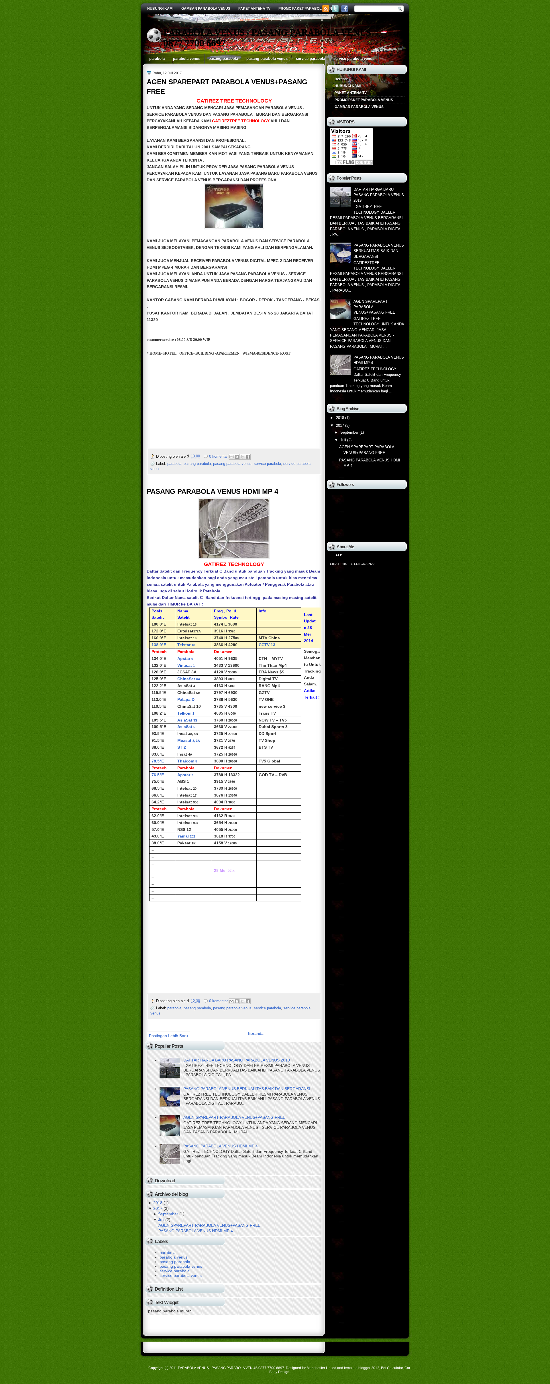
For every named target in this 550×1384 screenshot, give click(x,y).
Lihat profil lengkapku (352, 563)
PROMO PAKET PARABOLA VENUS (307, 9)
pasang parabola (223, 58)
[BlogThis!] (237, 457)
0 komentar (218, 456)
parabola (157, 58)
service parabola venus (353, 58)
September (168, 1214)
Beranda (256, 1033)
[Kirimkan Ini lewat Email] (231, 457)
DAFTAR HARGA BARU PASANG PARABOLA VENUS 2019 (236, 1060)
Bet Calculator (392, 1368)
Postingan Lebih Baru (168, 1035)
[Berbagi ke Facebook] (248, 457)
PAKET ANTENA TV (254, 9)
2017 (157, 1208)
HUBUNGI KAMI (160, 9)
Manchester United (321, 1368)
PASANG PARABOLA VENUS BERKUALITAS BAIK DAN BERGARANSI (246, 1088)
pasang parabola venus (267, 58)
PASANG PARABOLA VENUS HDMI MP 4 (212, 491)
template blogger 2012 (361, 1368)
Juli (161, 1219)
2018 (157, 1202)
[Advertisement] (195, 405)
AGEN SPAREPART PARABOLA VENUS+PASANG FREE (227, 86)
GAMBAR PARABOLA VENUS (205, 9)
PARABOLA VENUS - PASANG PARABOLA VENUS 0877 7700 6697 (231, 1368)
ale (339, 555)
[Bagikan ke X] (242, 457)
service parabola (310, 58)
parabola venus (186, 58)
